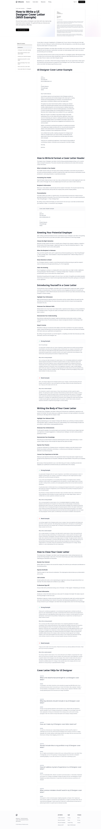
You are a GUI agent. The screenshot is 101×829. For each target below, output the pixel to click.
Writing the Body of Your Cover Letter (24, 63)
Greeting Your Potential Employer (24, 56)
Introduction (20, 47)
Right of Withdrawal (71, 825)
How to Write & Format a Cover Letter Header (24, 53)
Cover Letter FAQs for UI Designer (24, 69)
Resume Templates (61, 822)
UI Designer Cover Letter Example (24, 50)
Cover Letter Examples (20, 8)
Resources (43, 2)
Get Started (81, 1)
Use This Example (22, 30)
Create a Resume (61, 817)
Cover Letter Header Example (47, 208)
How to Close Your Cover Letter (24, 66)
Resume (28, 2)
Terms (69, 820)
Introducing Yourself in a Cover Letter (24, 59)
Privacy (69, 817)
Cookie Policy (70, 822)
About (78, 817)
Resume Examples (61, 820)
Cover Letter (35, 2)
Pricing (49, 2)
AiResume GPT (61, 825)
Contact (78, 822)
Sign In (75, 1)
